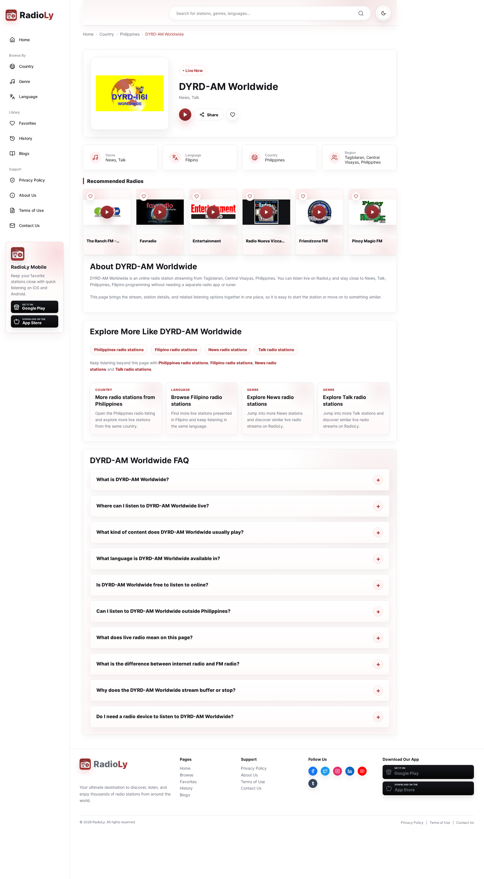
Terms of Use (253, 781)
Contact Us (251, 788)
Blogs (185, 794)
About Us (249, 775)
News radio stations (227, 349)
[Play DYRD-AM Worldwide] (185, 114)
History (186, 788)
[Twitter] (325, 771)
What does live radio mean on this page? (144, 637)
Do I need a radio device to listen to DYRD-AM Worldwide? (165, 716)
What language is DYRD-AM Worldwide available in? (158, 558)
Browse (186, 775)
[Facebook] (312, 771)
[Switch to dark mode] (383, 13)
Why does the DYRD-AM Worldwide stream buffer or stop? (166, 690)
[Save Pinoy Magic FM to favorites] (356, 196)
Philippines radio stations (119, 349)
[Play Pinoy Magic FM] (372, 212)
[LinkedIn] (349, 771)
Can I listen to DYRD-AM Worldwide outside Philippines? (163, 611)
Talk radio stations (276, 349)
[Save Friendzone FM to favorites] (303, 196)
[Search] (361, 13)
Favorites (188, 781)
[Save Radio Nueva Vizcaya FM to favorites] (249, 196)
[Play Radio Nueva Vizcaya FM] (266, 212)
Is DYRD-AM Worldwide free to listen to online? (152, 585)
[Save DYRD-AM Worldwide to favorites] (232, 114)
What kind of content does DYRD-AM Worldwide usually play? (170, 532)
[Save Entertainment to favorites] (196, 196)
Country (106, 34)
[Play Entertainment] (213, 212)
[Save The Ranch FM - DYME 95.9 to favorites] (90, 196)
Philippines (129, 34)
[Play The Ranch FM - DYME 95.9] (107, 212)
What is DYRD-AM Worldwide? (132, 479)
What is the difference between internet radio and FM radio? (167, 664)
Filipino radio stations (176, 349)
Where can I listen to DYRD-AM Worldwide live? (152, 506)
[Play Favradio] (159, 212)
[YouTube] (362, 771)
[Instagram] (337, 771)
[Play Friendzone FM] (319, 212)
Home (88, 34)
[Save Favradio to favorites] (143, 196)
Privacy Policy (254, 768)
